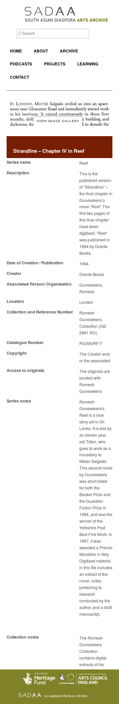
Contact (19, 77)
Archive (69, 51)
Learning (87, 64)
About (41, 51)
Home (16, 51)
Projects (54, 64)
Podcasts (21, 64)
